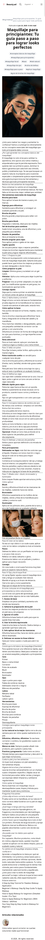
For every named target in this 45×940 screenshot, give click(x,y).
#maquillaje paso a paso (14, 69)
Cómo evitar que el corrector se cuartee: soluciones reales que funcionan (18, 929)
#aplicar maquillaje (33, 69)
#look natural (35, 61)
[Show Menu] (41, 4)
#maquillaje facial (11, 61)
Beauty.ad (11, 4)
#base (24, 61)
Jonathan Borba (14, 538)
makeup (9, 20)
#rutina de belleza (31, 65)
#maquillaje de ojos (14, 65)
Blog (4, 20)
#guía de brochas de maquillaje (22, 73)
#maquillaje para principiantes (22, 57)
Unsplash (26, 538)
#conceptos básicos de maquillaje (22, 54)
